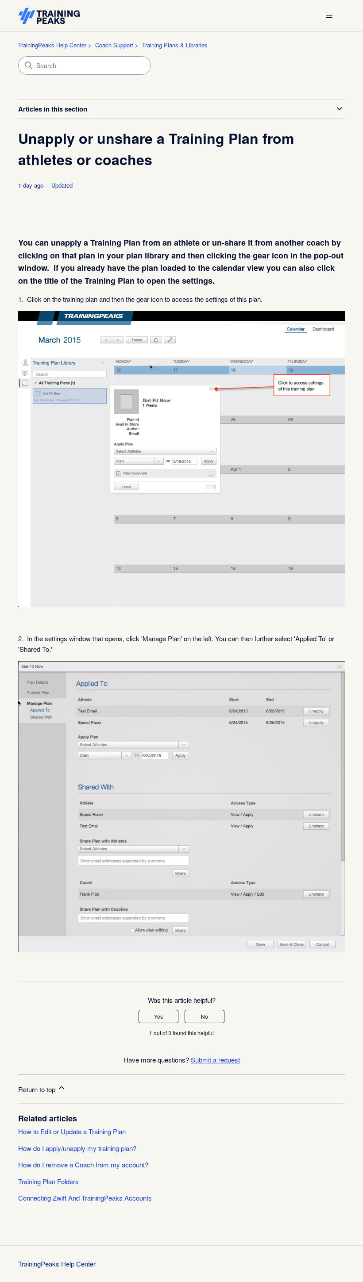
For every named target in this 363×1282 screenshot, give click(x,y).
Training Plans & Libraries (175, 45)
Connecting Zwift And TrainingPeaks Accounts (85, 1197)
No (204, 1016)
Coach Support (114, 45)
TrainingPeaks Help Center (52, 45)
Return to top (37, 1089)
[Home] (49, 16)
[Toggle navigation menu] (329, 16)
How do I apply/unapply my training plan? (77, 1148)
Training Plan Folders (48, 1181)
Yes (158, 1016)
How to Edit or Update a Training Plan (72, 1131)
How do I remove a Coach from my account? (83, 1164)
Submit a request (215, 1059)
